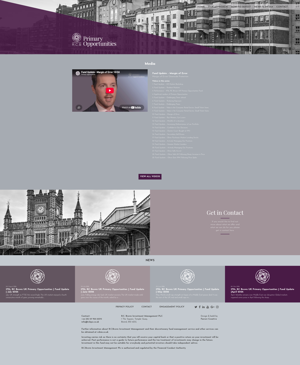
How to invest (241, 7)
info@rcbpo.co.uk (90, 322)
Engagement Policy (171, 307)
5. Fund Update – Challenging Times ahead (169, 97)
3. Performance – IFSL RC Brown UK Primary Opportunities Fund (177, 91)
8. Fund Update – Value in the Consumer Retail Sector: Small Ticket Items (180, 108)
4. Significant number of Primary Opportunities (170, 94)
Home (201, 7)
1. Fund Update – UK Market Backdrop (167, 84)
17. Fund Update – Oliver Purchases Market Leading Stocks (175, 138)
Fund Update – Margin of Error (170, 73)
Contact (282, 7)
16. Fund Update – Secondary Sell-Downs (168, 134)
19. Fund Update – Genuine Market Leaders (169, 144)
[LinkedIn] (203, 307)
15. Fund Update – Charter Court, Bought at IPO (171, 131)
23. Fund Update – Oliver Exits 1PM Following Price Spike (174, 158)
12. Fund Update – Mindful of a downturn (168, 121)
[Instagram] (217, 307)
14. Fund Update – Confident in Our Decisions (170, 128)
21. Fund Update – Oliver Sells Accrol (166, 151)
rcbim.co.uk (102, 332)
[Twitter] (196, 307)
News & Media (263, 7)
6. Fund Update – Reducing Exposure (166, 101)
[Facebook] (200, 307)
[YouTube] (207, 307)
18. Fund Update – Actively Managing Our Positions (172, 141)
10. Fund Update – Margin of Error (166, 114)
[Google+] (212, 307)
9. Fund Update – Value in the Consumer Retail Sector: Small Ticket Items (180, 111)
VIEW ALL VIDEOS (150, 177)
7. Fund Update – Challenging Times (166, 104)
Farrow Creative (209, 319)
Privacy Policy (125, 307)
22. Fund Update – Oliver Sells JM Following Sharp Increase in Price (178, 154)
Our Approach (218, 7)
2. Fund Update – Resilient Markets (166, 88)
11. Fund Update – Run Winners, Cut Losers (168, 118)
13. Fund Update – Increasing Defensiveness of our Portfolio (175, 124)
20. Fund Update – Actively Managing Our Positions (172, 148)
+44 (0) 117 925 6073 (91, 319)
